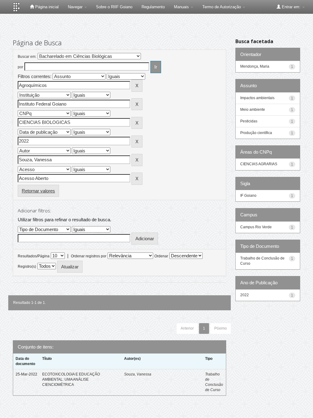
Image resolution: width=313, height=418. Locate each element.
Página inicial (46, 7)
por (20, 67)
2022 (244, 295)
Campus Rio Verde (256, 227)
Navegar (76, 7)
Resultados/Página (34, 256)
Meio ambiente (252, 109)
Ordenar (161, 256)
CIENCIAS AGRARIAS (258, 164)
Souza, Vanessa (137, 374)
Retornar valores (38, 190)
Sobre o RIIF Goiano (114, 7)
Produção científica (256, 133)
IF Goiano (248, 195)
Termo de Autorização (222, 7)
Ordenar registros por (88, 256)
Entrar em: (291, 7)
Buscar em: (27, 56)
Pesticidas (248, 121)
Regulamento (153, 7)
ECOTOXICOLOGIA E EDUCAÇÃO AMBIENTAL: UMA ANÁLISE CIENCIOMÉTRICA (71, 379)
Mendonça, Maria (254, 66)
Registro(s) (27, 266)
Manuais (182, 7)
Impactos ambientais (257, 98)
